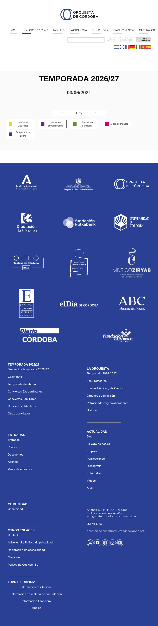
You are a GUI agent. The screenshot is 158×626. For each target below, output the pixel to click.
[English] (122, 46)
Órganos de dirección (101, 395)
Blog (90, 436)
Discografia (94, 465)
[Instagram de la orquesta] (125, 40)
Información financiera (36, 601)
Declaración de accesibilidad (26, 549)
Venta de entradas (20, 469)
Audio (90, 488)
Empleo (92, 451)
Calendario (15, 376)
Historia (92, 410)
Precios (12, 447)
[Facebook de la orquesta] (120, 40)
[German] (133, 46)
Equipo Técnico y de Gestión (105, 388)
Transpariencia (21, 581)
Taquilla (59, 30)
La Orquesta (78, 30)
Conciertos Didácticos (22, 406)
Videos (91, 480)
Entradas (14, 439)
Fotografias (94, 473)
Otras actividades (19, 413)
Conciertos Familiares (22, 398)
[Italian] (138, 46)
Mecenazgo (147, 30)
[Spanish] (149, 46)
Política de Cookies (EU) (24, 564)
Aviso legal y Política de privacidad (30, 542)
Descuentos (15, 454)
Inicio (13, 30)
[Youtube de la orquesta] (130, 40)
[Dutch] (117, 46)
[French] (127, 46)
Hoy (79, 113)
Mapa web (14, 557)
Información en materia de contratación (36, 594)
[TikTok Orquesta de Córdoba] (97, 544)
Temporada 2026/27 (35, 30)
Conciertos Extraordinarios (25, 391)
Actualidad (100, 30)
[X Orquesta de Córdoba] (90, 544)
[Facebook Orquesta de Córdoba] (105, 543)
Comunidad (15, 509)
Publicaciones (96, 458)
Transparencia (123, 30)
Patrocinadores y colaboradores (107, 403)
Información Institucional (36, 587)
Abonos (13, 461)
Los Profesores (97, 380)
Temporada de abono (22, 384)
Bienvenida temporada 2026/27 (28, 369)
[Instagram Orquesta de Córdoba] (112, 543)
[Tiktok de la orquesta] (109, 40)
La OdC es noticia (98, 443)
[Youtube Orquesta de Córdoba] (119, 543)
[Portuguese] (143, 46)
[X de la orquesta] (115, 41)
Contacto (14, 535)
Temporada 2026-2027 (102, 373)
